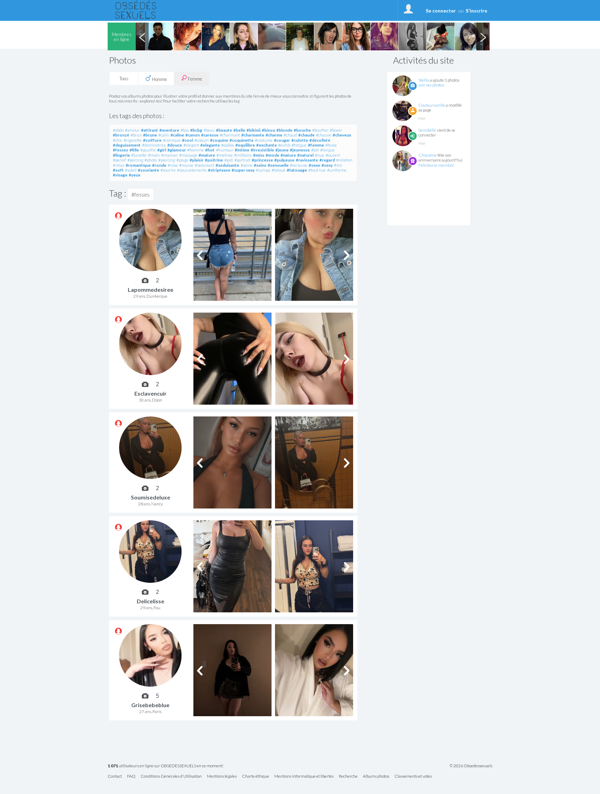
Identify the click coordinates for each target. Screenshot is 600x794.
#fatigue (299, 145)
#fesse (331, 145)
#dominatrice (154, 145)
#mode (272, 155)
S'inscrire (476, 11)
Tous (123, 78)
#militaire (243, 155)
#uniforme (337, 170)
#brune (150, 135)
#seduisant (204, 165)
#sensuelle (278, 165)
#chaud (290, 135)
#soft (118, 170)
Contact (115, 776)
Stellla (423, 80)
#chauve (323, 135)
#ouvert (333, 155)
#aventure (169, 130)
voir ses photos (431, 85)
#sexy (327, 165)
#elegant (191, 145)
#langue (327, 149)
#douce (174, 145)
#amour (132, 130)
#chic (117, 140)
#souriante (148, 170)
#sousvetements (192, 170)
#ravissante (307, 160)
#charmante (252, 135)
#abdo (118, 130)
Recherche (348, 776)
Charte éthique (255, 776)
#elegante (210, 145)
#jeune (282, 149)
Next (483, 36)
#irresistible (262, 149)
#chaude (306, 135)
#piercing (166, 160)
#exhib (284, 145)
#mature (207, 155)
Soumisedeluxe (150, 497)
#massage (188, 155)
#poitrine (214, 160)
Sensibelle (427, 130)
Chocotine (427, 155)
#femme (316, 145)
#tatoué (278, 170)
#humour (224, 149)
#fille (134, 149)
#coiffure (152, 140)
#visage (120, 174)
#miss (258, 155)
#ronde (159, 165)
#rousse (186, 165)
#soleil (130, 170)
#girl (161, 149)
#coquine (219, 140)
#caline (177, 135)
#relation (344, 160)
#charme (274, 135)
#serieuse (298, 165)
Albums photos (376, 776)
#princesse (262, 160)
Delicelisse (150, 601)
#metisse (224, 155)
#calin (163, 135)
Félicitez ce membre (436, 165)
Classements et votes (413, 776)
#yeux (134, 174)
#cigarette (133, 140)
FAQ (131, 776)
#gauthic (148, 149)
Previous (142, 36)
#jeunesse (300, 149)
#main (154, 155)
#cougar (282, 140)
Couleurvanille (431, 105)
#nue (319, 155)
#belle (239, 130)
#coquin (201, 140)
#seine (246, 165)
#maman (169, 155)
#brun (136, 135)
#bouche (302, 130)
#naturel (305, 155)
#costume (264, 140)
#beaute (224, 130)
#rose (173, 165)
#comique (172, 140)
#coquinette (241, 140)
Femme (194, 79)
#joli (315, 149)
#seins (260, 165)
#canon (192, 135)
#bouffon (320, 130)
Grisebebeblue (150, 705)
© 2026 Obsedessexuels (471, 766)
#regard (327, 160)
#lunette (139, 155)
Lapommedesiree (150, 289)
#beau (209, 130)
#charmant (230, 135)
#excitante (266, 145)
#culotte (299, 140)
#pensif (119, 160)
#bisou (268, 130)
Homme (159, 79)
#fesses (120, 149)
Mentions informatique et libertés (304, 776)
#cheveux (342, 135)
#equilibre (245, 145)
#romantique (138, 165)
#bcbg (196, 130)
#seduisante (227, 165)
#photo (150, 160)
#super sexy (243, 170)
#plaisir (196, 160)
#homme (195, 149)
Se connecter (441, 11)
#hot (210, 149)
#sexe (314, 165)
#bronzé (121, 135)
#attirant (149, 130)
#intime (242, 149)
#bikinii (253, 130)
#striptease (219, 170)
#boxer (336, 130)
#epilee (227, 145)
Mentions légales (222, 776)
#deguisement (127, 145)
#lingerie (121, 155)
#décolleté (319, 140)
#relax (118, 165)
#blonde (284, 130)
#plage (182, 160)
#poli (228, 160)
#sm (338, 165)
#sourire (168, 170)
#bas (185, 130)
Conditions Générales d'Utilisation (171, 776)
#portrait (242, 160)
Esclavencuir (150, 393)
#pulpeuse (284, 160)
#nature (288, 155)
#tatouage (297, 170)
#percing (135, 160)
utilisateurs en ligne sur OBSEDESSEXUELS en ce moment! (165, 766)
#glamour (176, 149)
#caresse (209, 135)
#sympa (263, 170)
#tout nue (317, 170)
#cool (187, 140)
